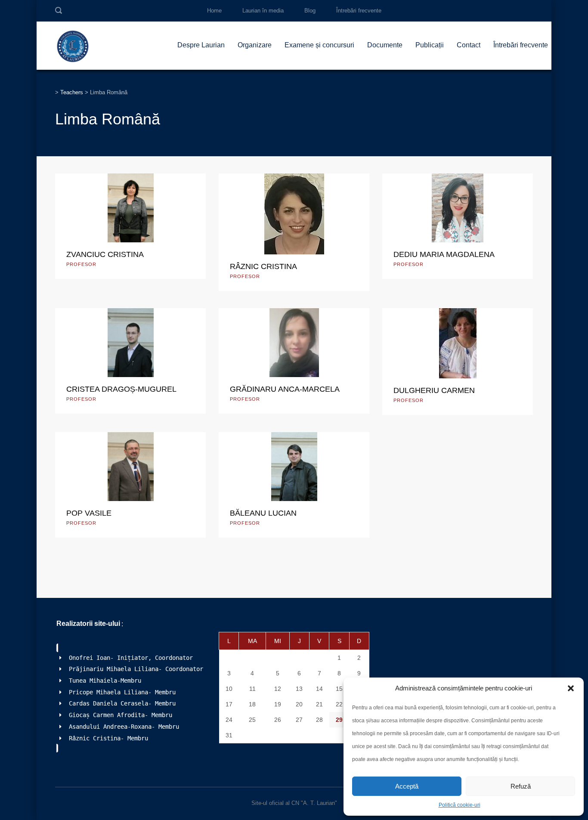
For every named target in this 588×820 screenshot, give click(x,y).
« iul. (290, 760)
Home (214, 10)
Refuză (521, 786)
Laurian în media (263, 10)
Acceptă (406, 786)
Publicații (429, 45)
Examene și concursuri (319, 45)
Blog (310, 10)
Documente (384, 45)
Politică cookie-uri (459, 805)
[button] (570, 688)
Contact (468, 45)
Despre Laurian (201, 45)
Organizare (255, 45)
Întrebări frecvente (358, 10)
